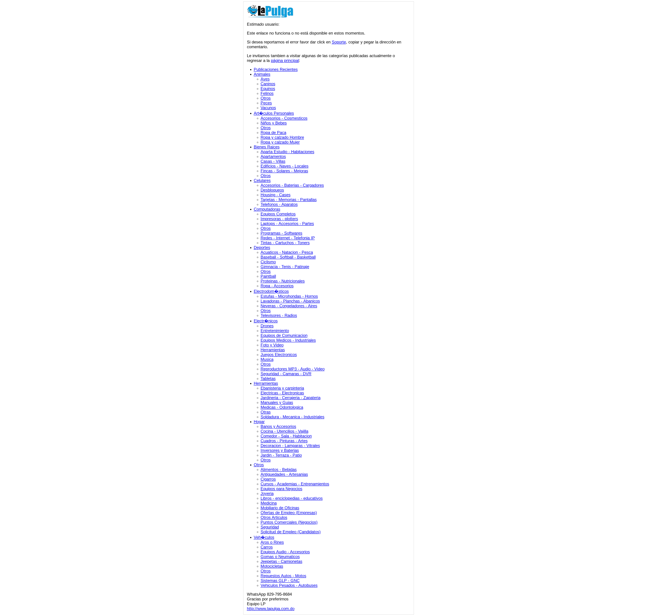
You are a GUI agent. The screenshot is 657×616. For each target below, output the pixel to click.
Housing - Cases (276, 194)
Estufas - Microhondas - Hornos (289, 296)
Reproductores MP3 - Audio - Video (293, 369)
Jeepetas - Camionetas (281, 561)
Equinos (268, 88)
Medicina (269, 503)
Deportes (262, 247)
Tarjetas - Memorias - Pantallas (289, 199)
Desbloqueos (272, 190)
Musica (267, 359)
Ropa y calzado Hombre (282, 137)
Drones (267, 325)
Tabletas (268, 378)
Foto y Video (272, 345)
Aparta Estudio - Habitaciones (287, 151)
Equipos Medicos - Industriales (288, 340)
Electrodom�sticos (271, 291)
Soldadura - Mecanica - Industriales (292, 416)
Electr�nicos (266, 321)
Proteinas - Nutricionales (283, 281)
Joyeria (267, 493)
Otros (266, 98)
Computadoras (267, 209)
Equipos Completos (278, 214)
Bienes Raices (267, 147)
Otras (266, 412)
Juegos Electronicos (279, 354)
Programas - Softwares (281, 233)
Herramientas (273, 349)
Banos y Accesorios (278, 426)
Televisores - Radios (279, 315)
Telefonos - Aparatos (279, 204)
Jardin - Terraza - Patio (281, 455)
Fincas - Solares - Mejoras (284, 170)
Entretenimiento (275, 330)
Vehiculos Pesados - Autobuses (289, 585)
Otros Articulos (274, 517)
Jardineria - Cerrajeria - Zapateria (290, 397)
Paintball (268, 276)
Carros (267, 547)
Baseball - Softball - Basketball (288, 257)
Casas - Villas (273, 161)
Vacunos (268, 107)
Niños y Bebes (274, 123)
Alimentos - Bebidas (279, 469)
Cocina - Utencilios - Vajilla (284, 431)
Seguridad (270, 527)
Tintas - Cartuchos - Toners (285, 242)
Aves (265, 79)
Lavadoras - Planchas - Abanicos (290, 301)
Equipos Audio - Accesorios (285, 551)
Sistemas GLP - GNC (280, 580)
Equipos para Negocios (281, 488)
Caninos (268, 83)
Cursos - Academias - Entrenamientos (295, 484)
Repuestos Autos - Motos (283, 575)
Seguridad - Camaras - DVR (286, 373)
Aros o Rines (272, 542)
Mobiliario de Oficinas (280, 507)
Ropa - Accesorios (277, 285)
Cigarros (268, 479)
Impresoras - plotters (279, 218)
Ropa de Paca (273, 132)
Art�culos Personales (274, 113)
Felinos (267, 93)
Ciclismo (268, 262)
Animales (262, 74)
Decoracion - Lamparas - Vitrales (290, 445)
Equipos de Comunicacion (284, 335)
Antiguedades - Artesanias (284, 474)
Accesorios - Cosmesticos (284, 118)
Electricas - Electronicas (282, 393)
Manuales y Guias (277, 402)
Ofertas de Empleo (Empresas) (289, 512)
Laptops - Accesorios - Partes (287, 223)
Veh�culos (264, 537)
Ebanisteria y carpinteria (282, 388)
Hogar (259, 421)
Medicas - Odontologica (282, 407)
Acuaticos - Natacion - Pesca (287, 252)
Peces (266, 103)
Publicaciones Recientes (276, 69)
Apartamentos (273, 156)
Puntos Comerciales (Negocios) (289, 522)
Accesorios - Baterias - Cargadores (292, 185)
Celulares (262, 180)
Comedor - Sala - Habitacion (286, 436)
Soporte (339, 42)
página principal (285, 60)
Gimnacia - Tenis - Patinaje (285, 266)
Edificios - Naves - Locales (284, 166)
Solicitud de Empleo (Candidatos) (291, 531)
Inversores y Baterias (280, 450)
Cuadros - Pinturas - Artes (284, 440)
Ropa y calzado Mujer (280, 142)
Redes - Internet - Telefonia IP (288, 238)
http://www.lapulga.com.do (270, 608)
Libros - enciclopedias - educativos (292, 498)
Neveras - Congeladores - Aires (289, 305)
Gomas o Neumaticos (280, 556)
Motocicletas (272, 566)
